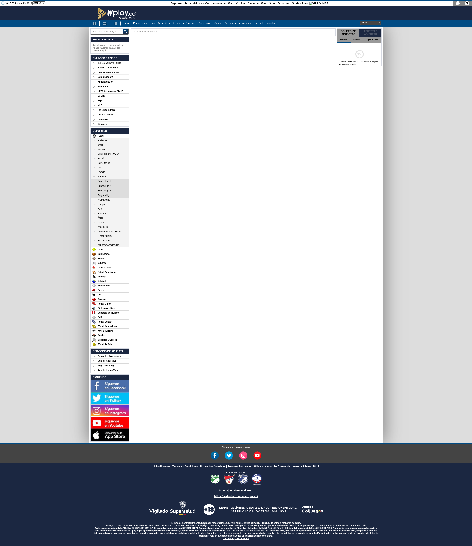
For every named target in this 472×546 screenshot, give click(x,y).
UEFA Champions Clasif (110, 91)
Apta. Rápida (372, 40)
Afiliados (258, 466)
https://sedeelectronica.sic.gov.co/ (236, 496)
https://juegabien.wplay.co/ (236, 490)
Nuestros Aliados (302, 466)
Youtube (257, 455)
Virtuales (283, 3)
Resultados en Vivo (108, 370)
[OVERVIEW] (105, 23)
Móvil (316, 466)
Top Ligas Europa (107, 110)
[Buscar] (125, 31)
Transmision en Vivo (197, 3)
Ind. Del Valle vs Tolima (109, 63)
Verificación (231, 23)
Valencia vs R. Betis (108, 67)
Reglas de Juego (106, 365)
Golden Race (300, 3)
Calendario (103, 119)
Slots (272, 3)
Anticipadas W (105, 82)
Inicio (126, 23)
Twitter (229, 455)
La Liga (101, 96)
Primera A (103, 86)
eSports (102, 100)
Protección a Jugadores (212, 466)
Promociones (140, 23)
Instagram (243, 455)
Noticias (190, 23)
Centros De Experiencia (277, 466)
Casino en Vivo (257, 3)
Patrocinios (204, 23)
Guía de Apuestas (107, 361)
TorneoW (155, 23)
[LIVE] (94, 23)
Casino (240, 3)
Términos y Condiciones (185, 466)
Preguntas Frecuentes (109, 356)
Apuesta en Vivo (223, 3)
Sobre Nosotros (161, 466)
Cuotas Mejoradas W (108, 72)
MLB (100, 105)
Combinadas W (105, 77)
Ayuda (217, 23)
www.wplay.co (114, 533)
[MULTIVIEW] (115, 23)
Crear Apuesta (105, 114)
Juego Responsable (265, 23)
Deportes (176, 3)
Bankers (356, 40)
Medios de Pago (173, 23)
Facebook (214, 455)
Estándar (344, 40)
